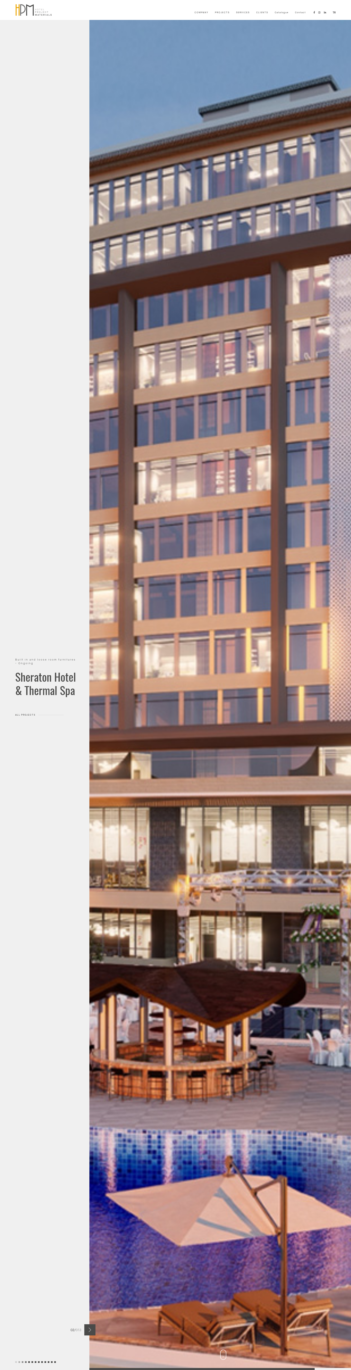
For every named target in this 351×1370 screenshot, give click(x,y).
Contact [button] (300, 12)
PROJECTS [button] (222, 12)
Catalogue (281, 12)
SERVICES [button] (243, 12)
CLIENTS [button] (262, 12)
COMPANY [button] (201, 12)
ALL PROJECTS (25, 728)
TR (334, 13)
